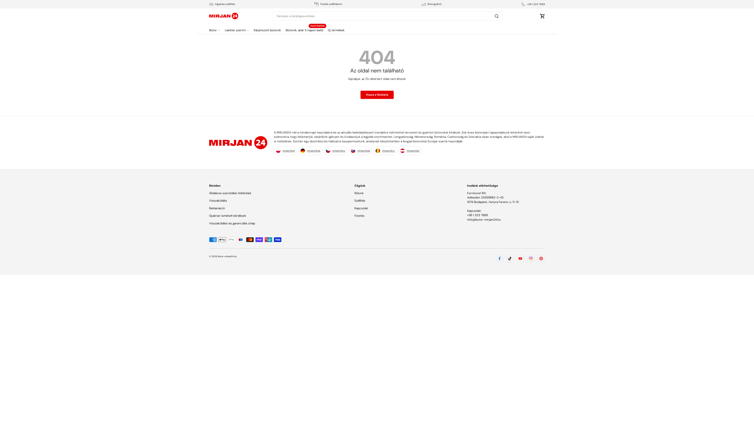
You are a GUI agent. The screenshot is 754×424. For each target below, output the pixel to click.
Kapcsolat (361, 208)
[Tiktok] (510, 258)
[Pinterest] (541, 258)
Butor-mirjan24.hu (227, 256)
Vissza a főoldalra (377, 94)
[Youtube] (520, 258)
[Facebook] (499, 258)
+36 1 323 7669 (477, 215)
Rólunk (359, 193)
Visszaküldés (218, 201)
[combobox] (387, 16)
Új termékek (336, 30)
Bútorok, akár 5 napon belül (304, 30)
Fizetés (359, 216)
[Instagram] (530, 258)
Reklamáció (217, 208)
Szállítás (359, 201)
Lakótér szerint (235, 30)
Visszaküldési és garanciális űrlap (232, 223)
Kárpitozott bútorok (267, 30)
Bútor (213, 30)
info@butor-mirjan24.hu (484, 220)
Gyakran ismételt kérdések (227, 216)
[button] (542, 16)
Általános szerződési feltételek (230, 193)
